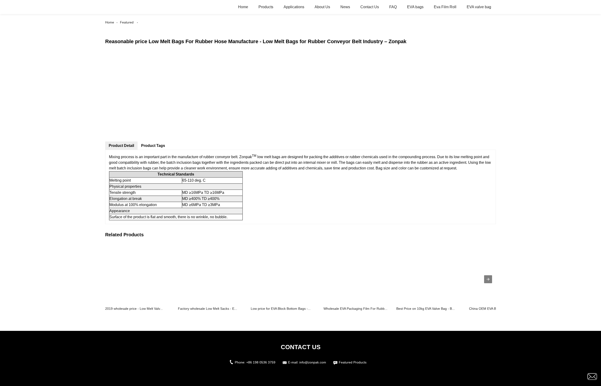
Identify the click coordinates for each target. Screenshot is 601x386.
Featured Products (352, 362)
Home (243, 7)
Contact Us (369, 7)
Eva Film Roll (445, 7)
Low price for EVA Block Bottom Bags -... (281, 308)
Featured (127, 22)
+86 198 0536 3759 (260, 362)
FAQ (393, 7)
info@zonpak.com (312, 362)
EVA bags (415, 7)
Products (265, 7)
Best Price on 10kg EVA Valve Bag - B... (425, 308)
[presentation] (488, 279)
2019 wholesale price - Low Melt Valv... (134, 308)
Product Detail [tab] (121, 146)
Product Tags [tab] (153, 146)
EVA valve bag (479, 7)
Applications (294, 7)
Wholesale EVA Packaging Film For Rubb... (355, 308)
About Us (322, 7)
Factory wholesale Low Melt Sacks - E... (207, 308)
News (345, 7)
